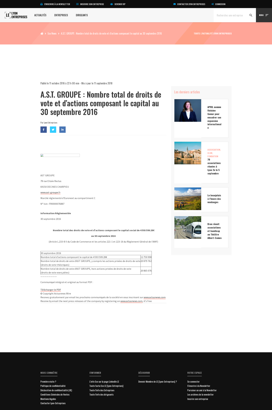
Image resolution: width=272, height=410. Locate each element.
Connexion (220, 4)
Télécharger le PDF (50, 289)
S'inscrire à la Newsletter (198, 385)
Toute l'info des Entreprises (101, 390)
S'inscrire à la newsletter (57, 4)
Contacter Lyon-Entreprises (52, 403)
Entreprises (61, 15)
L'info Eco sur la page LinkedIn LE (104, 381)
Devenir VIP (120, 4)
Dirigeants (82, 15)
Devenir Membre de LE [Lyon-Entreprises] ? (157, 381)
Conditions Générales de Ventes (54, 394)
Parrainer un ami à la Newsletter (202, 390)
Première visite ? (48, 381)
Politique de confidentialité (52, 385)
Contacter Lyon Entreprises (191, 4)
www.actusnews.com (155, 297)
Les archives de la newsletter (200, 394)
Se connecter (193, 381)
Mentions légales (48, 399)
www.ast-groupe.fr (50, 192)
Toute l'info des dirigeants (101, 394)
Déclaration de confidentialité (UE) (56, 390)
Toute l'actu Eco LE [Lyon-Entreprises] (106, 385)
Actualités (40, 15)
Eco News (52, 33)
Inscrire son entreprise (92, 4)
